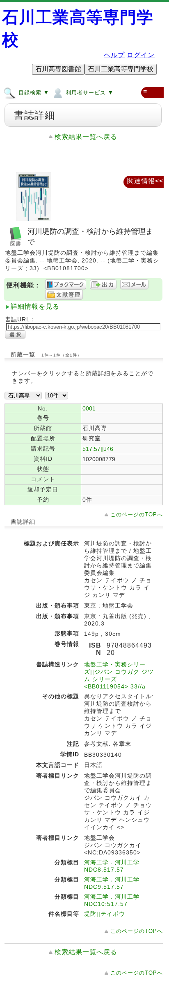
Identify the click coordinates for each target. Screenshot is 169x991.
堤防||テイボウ (104, 913)
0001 (89, 408)
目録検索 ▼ (32, 93)
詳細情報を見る (35, 306)
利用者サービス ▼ (89, 93)
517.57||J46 (97, 449)
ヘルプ (114, 55)
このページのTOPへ (136, 514)
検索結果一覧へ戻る (86, 136)
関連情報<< (145, 180)
